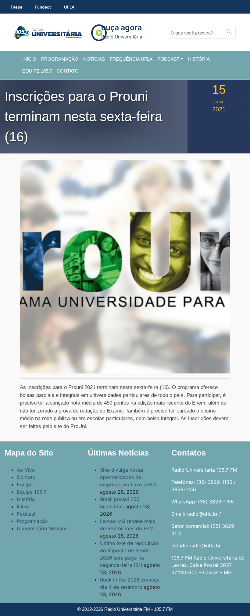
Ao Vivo (26, 470)
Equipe (25, 484)
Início (29, 59)
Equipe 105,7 (37, 71)
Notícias (94, 59)
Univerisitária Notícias (42, 528)
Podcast (168, 59)
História (199, 59)
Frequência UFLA (131, 59)
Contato (68, 71)
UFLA (69, 7)
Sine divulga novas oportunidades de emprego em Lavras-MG (128, 477)
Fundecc (43, 7)
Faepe (17, 7)
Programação (59, 59)
